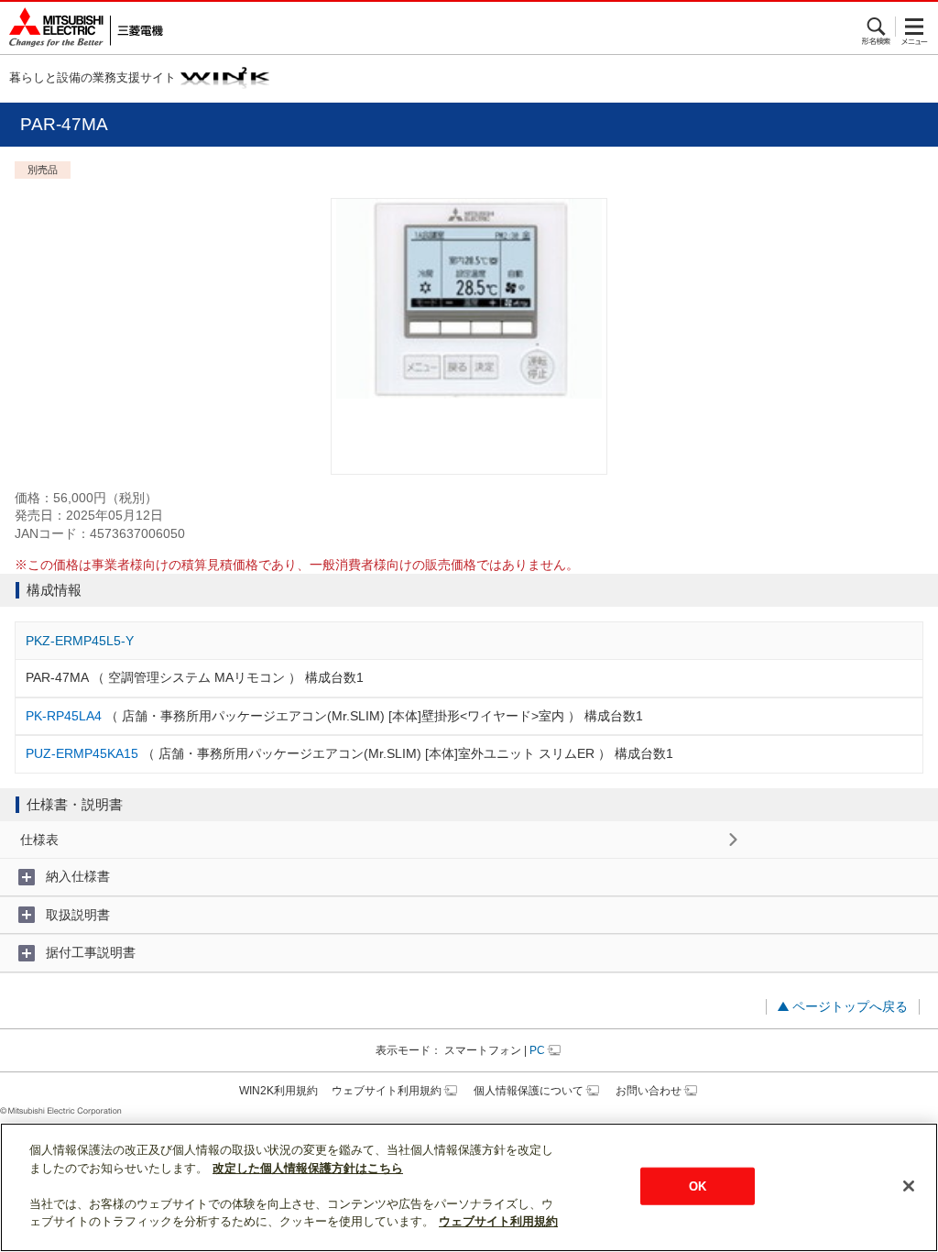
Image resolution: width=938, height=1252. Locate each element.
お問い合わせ (649, 1090)
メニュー (914, 26)
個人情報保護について (529, 1090)
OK (697, 1185)
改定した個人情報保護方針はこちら (308, 1168)
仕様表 (39, 839)
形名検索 (877, 26)
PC (537, 1050)
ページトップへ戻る (850, 1006)
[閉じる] (909, 1186)
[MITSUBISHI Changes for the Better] (81, 28)
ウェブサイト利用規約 (387, 1090)
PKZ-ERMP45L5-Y (80, 640)
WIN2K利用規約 (278, 1090)
